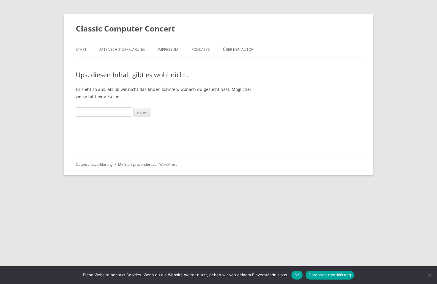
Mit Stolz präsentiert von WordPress (147, 164)
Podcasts (200, 49)
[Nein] (430, 275)
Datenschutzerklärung (121, 49)
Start (81, 49)
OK (297, 274)
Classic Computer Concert (125, 28)
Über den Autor (238, 49)
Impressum (168, 49)
